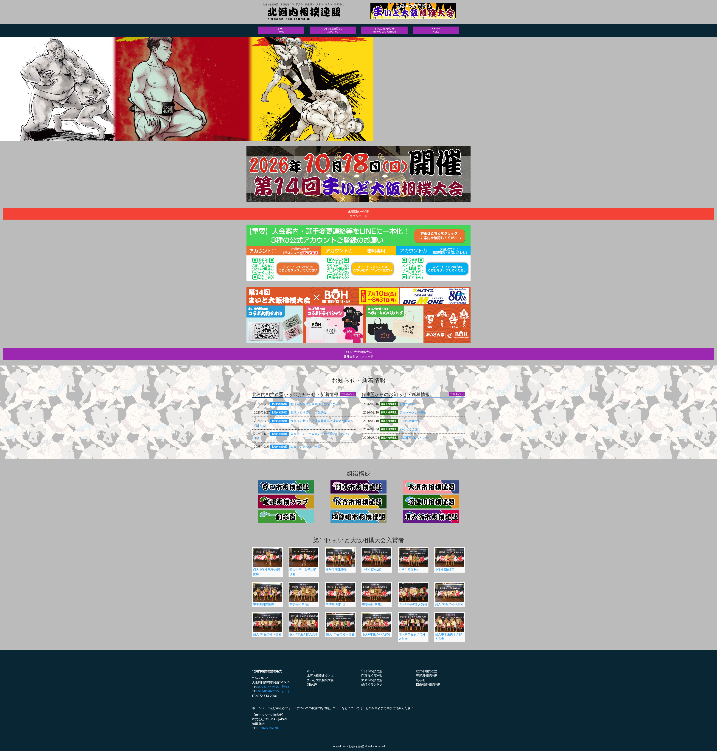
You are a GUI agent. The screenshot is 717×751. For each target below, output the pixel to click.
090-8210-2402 (269, 728)
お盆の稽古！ (409, 404)
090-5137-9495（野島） (274, 687)
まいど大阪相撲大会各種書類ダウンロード (358, 354)
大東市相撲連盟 (371, 680)
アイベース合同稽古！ (415, 412)
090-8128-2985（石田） (274, 691)
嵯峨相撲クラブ (371, 684)
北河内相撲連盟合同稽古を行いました (316, 404)
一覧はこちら (348, 393)
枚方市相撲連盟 (426, 671)
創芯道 (420, 680)
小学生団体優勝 (336, 570)
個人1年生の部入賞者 (413, 604)
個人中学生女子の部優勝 (302, 572)
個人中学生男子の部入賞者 (448, 636)
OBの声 (436, 30)
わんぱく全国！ (410, 429)
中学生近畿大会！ (412, 421)
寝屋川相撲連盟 (426, 675)
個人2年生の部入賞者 (449, 604)
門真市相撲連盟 (371, 675)
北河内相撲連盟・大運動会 (308, 412)
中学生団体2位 (299, 604)
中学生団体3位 (335, 604)
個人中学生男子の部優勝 (266, 572)
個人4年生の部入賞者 (303, 634)
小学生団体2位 (372, 570)
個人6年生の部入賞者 (376, 634)
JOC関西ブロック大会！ (416, 438)
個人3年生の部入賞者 (267, 634)
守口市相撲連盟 (371, 671)
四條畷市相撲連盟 (428, 684)
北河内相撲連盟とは (332, 30)
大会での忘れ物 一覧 (305, 447)
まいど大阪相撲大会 (384, 30)
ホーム (280, 30)
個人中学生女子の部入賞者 (412, 636)
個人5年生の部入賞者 (340, 634)
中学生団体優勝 (263, 604)
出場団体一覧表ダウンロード (358, 213)
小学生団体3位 (408, 570)
